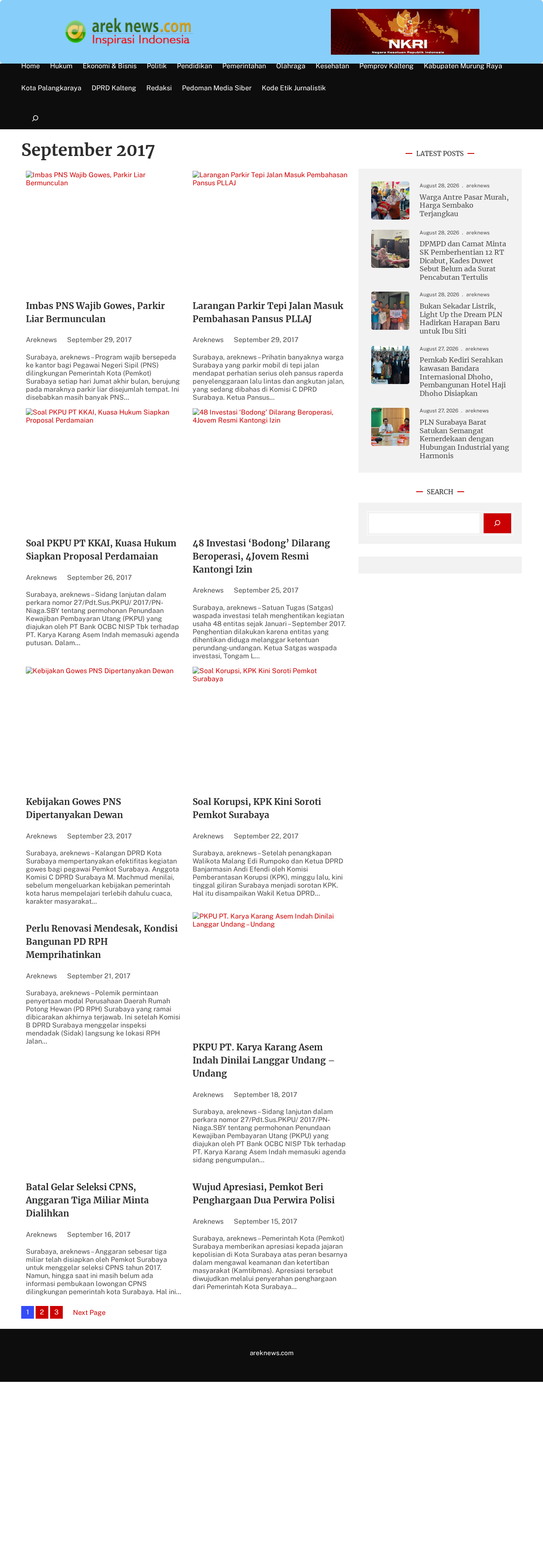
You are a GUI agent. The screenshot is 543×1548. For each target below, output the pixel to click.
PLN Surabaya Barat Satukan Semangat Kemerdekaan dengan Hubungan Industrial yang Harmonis (464, 438)
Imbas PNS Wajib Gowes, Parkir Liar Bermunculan (95, 313)
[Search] (497, 523)
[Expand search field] (35, 118)
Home (30, 66)
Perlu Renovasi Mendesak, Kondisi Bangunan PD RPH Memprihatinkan (102, 942)
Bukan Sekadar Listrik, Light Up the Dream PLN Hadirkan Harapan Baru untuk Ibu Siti (461, 318)
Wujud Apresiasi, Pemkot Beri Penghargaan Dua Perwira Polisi (264, 1194)
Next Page (89, 1313)
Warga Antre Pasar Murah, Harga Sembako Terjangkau (464, 205)
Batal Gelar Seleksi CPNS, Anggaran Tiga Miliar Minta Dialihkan (87, 1200)
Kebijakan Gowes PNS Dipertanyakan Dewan (74, 808)
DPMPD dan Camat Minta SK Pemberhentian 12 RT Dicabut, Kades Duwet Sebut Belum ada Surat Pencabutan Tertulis (463, 260)
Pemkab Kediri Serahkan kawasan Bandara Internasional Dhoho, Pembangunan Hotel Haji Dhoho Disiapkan (463, 376)
